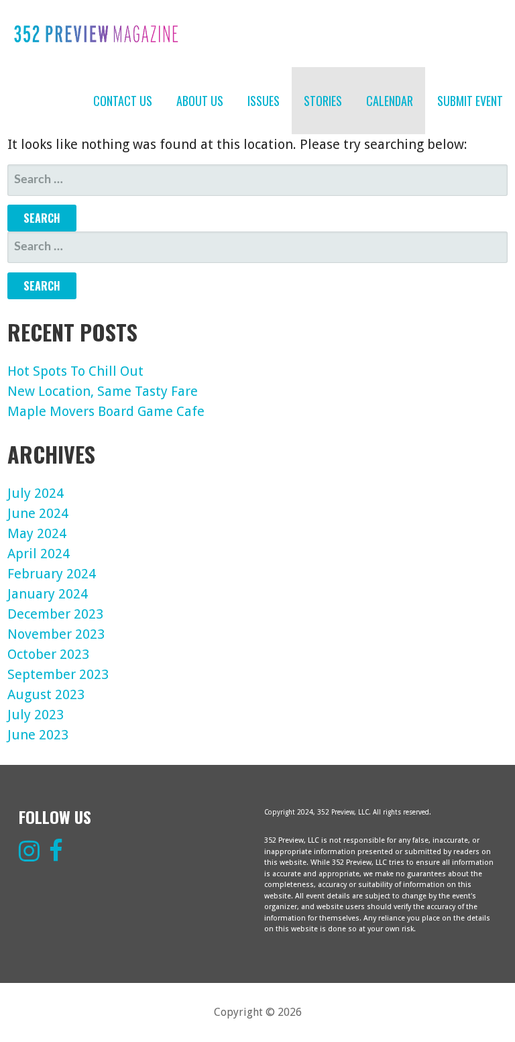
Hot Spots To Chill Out (75, 371)
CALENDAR (389, 100)
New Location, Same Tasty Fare (102, 391)
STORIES (323, 100)
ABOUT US (199, 100)
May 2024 (36, 533)
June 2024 (37, 513)
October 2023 (48, 654)
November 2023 (56, 634)
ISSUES (263, 100)
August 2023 (45, 694)
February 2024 (51, 574)
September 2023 (58, 674)
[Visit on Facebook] (56, 856)
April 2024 (38, 553)
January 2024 (47, 594)
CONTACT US (122, 100)
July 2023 (35, 715)
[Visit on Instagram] (29, 856)
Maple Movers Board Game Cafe (106, 411)
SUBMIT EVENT (470, 100)
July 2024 (35, 493)
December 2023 (55, 614)
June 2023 (37, 735)
